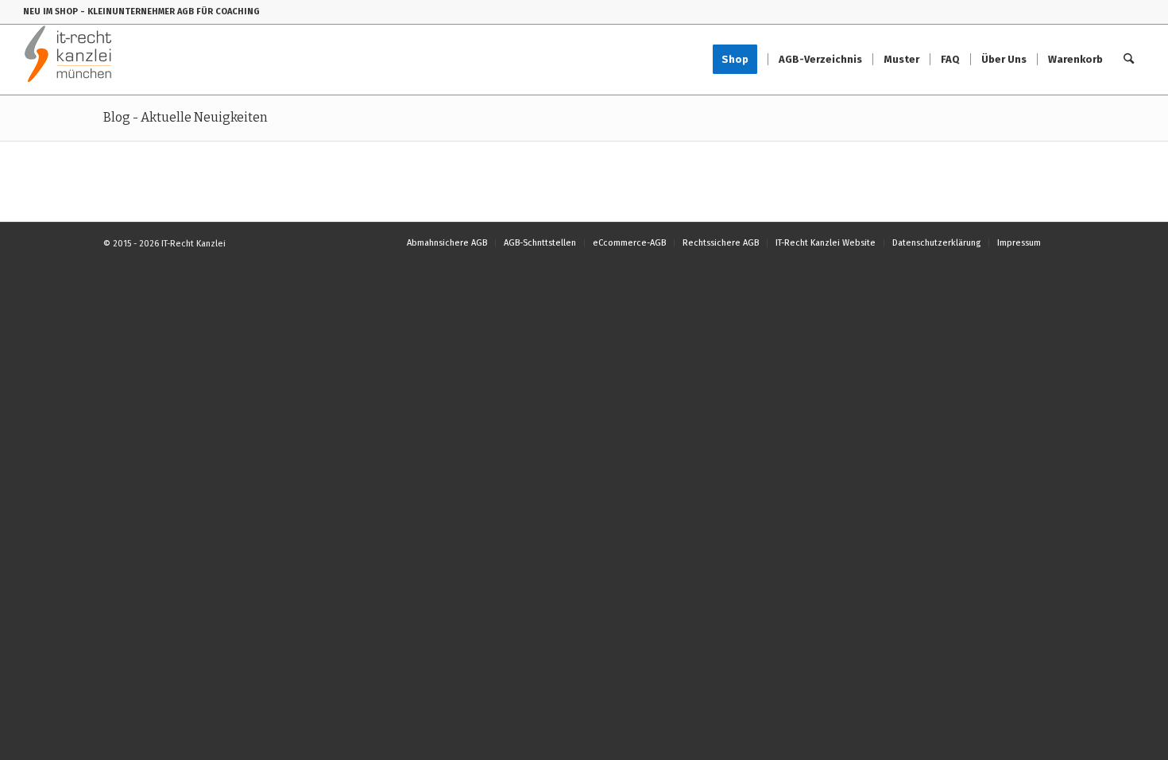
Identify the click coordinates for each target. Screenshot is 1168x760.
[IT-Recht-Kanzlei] (68, 60)
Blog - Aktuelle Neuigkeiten (185, 117)
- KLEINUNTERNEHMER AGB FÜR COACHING (170, 11)
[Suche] (1128, 60)
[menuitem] (740, 60)
